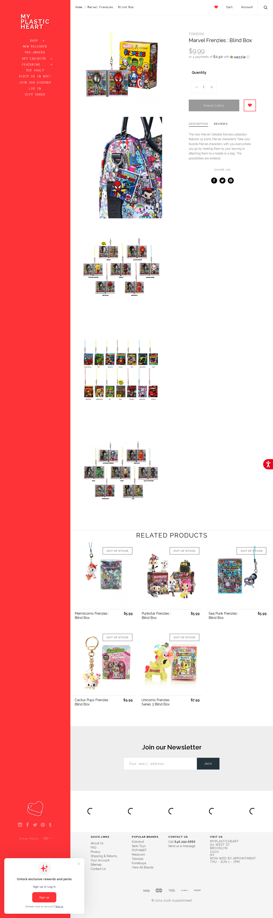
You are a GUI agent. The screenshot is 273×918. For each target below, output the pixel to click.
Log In (35, 88)
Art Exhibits (35, 58)
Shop (35, 40)
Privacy (95, 851)
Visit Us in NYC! (35, 76)
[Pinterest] (43, 825)
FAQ (93, 847)
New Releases (35, 46)
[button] (222, 57)
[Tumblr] (50, 825)
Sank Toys (139, 846)
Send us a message (181, 846)
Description (198, 123)
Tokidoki (196, 34)
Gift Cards (35, 94)
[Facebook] (28, 825)
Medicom (138, 854)
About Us (97, 843)
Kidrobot (138, 841)
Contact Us (98, 869)
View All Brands (143, 867)
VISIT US (216, 836)
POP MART (139, 850)
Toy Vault (35, 70)
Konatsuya (139, 863)
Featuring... (35, 64)
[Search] (266, 8)
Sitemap (96, 864)
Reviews (221, 123)
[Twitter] (35, 825)
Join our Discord (35, 82)
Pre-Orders (35, 52)
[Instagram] (20, 825)
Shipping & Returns (104, 856)
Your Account (100, 860)
